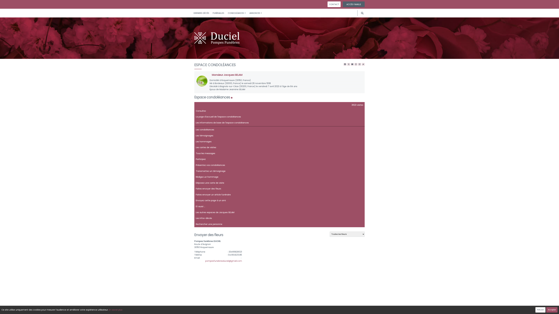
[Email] (352, 64)
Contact (334, 4)
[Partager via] (363, 64)
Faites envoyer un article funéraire (213, 194)
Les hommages (204, 141)
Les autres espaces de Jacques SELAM (215, 212)
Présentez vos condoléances (210, 165)
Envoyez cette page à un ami (211, 200)
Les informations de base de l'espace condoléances (222, 122)
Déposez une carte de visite (210, 182)
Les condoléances (205, 129)
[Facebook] (345, 64)
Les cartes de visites (206, 147)
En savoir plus (115, 309)
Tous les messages (205, 153)
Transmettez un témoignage (210, 171)
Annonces (254, 13)
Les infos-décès (204, 218)
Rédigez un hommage (207, 176)
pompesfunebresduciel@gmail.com (223, 260)
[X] (348, 64)
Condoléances (236, 13)
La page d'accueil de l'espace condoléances (218, 116)
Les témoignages (204, 135)
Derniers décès (201, 13)
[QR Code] (359, 64)
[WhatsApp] (355, 64)
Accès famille (353, 4)
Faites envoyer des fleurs (208, 188)
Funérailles (218, 13)
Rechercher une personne (209, 224)
